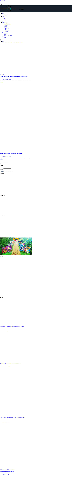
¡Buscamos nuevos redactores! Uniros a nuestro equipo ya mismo (11, 153)
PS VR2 (5, 19)
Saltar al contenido (2, 0)
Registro (5, 37)
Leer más (1, 82)
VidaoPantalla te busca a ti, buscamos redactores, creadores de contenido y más (12, 42)
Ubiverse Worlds (6, 25)
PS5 (4, 18)
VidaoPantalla (4, 79)
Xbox (3, 20)
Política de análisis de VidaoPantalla (8, 35)
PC (2, 21)
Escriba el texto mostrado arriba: (8, 171)
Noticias (5, 14)
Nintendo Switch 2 (6, 17)
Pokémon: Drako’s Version (7, 24)
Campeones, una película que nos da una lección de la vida (7, 471)
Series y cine (7, 28)
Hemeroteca (6, 31)
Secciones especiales (4, 22)
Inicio (3, 13)
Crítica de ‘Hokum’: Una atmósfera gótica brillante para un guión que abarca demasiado (10, 363)
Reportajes (5, 15)
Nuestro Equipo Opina (7, 23)
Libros (6, 29)
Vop (2, 32)
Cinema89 (4, 474)
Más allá (5, 27)
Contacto (5, 34)
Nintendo (3, 16)
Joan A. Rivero (5, 366)
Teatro (6, 30)
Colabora (5, 33)
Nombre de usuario (3, 167)
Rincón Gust (5, 26)
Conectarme (5, 36)
